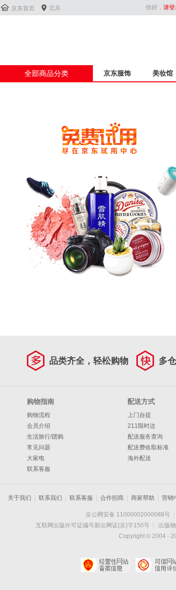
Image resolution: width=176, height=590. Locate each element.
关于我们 (19, 497)
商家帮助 (142, 497)
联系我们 (50, 497)
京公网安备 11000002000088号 (128, 514)
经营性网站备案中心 (105, 565)
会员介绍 (38, 425)
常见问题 (38, 447)
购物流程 (38, 415)
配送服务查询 (145, 436)
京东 (33, 34)
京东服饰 (117, 73)
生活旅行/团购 (45, 436)
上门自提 (139, 415)
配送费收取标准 (148, 447)
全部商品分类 (46, 73)
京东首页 (23, 8)
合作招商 (112, 497)
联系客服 (38, 469)
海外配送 (139, 458)
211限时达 (141, 425)
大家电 (35, 458)
